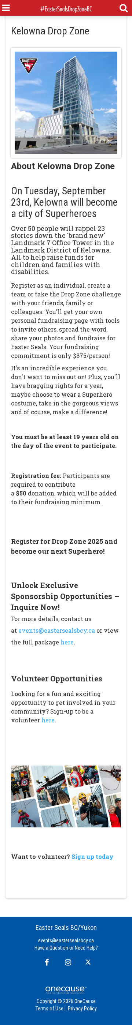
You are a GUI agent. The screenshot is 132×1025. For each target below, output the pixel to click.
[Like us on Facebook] (45, 962)
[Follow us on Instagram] (66, 962)
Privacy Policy (82, 1008)
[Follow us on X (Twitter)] (89, 962)
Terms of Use (49, 1008)
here (67, 642)
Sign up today (92, 856)
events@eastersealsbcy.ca (56, 630)
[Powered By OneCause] (65, 990)
